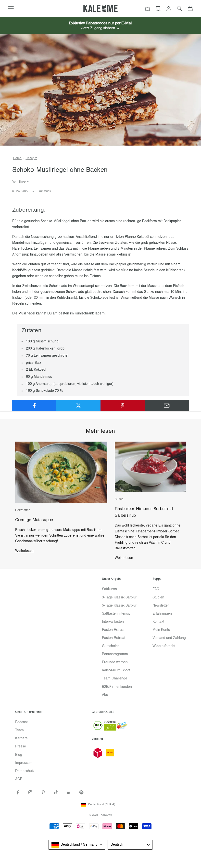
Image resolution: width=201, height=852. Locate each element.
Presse (20, 746)
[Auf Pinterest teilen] (123, 405)
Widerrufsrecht (163, 646)
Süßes (119, 499)
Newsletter (160, 605)
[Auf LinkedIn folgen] (68, 792)
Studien (158, 597)
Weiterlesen (24, 551)
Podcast (21, 722)
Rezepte (31, 158)
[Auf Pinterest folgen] (43, 792)
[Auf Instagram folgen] (30, 792)
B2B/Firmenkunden (117, 687)
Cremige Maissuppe (34, 520)
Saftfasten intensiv (116, 613)
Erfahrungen (162, 613)
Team (19, 730)
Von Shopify (20, 181)
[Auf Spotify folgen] (81, 792)
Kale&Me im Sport (116, 670)
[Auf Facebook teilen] (34, 405)
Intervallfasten (113, 621)
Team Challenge (114, 678)
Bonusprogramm (115, 654)
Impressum (24, 763)
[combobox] (77, 845)
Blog (18, 755)
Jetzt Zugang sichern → (100, 28)
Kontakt (158, 621)
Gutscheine (111, 646)
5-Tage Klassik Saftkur (119, 605)
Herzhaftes (22, 510)
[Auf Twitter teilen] (78, 405)
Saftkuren (109, 589)
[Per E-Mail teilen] (167, 405)
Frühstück (44, 191)
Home (17, 158)
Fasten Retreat (113, 638)
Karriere (21, 738)
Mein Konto (161, 630)
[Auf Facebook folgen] (17, 792)
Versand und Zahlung (169, 638)
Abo (105, 695)
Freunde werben (115, 662)
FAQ (155, 589)
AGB (18, 779)
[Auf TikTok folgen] (55, 792)
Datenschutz (25, 771)
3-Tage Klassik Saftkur (119, 597)
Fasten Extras (113, 630)
